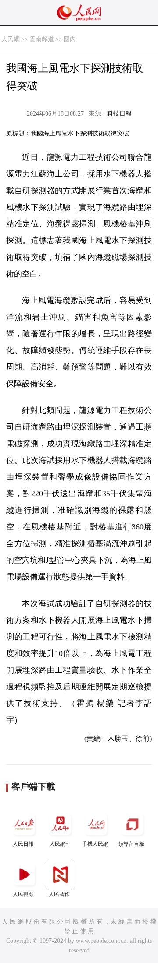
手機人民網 (95, 844)
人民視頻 (23, 894)
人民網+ (59, 844)
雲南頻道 (41, 39)
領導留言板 (131, 844)
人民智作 (59, 894)
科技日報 (119, 113)
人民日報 (23, 844)
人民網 (10, 39)
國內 (70, 39)
